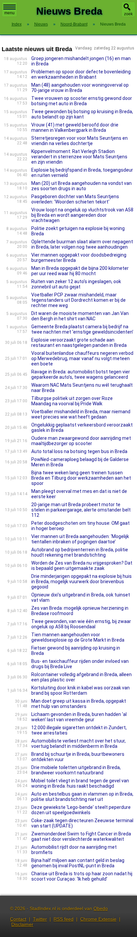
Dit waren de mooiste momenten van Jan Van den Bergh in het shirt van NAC (80, 316)
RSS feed (63, 919)
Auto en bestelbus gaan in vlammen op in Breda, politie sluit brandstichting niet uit (82, 796)
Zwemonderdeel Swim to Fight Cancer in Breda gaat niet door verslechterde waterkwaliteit (81, 836)
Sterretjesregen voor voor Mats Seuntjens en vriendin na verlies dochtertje (79, 140)
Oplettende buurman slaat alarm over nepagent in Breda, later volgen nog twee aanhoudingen (82, 244)
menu (9, 13)
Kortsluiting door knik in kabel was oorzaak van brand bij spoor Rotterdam (80, 690)
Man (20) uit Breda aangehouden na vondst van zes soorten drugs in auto (81, 186)
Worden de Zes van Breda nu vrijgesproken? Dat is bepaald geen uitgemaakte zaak (81, 565)
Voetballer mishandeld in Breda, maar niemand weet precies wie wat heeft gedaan (80, 414)
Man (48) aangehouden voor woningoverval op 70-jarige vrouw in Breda (80, 87)
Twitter (40, 919)
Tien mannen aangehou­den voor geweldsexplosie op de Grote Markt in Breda (77, 637)
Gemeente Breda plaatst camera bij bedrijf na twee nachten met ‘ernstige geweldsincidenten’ (82, 329)
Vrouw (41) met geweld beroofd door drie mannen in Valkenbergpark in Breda (74, 127)
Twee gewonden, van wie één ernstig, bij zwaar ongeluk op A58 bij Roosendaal (81, 624)
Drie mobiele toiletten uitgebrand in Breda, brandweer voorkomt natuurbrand (76, 770)
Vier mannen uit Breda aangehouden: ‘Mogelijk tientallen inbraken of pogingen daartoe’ (80, 539)
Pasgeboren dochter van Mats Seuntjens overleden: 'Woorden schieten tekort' (75, 199)
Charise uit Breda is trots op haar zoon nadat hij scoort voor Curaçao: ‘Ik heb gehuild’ (81, 876)
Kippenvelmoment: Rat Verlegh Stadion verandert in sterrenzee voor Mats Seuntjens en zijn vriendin (79, 157)
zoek (128, 14)
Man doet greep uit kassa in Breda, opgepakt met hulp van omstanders (78, 703)
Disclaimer (22, 924)
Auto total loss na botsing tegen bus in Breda (79, 451)
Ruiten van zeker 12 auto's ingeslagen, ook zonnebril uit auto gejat (76, 284)
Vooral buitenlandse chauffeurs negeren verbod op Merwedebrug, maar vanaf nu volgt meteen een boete (82, 358)
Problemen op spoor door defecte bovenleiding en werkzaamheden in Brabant (81, 74)
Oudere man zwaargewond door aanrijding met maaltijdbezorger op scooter (81, 440)
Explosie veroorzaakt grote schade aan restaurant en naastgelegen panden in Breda (79, 342)
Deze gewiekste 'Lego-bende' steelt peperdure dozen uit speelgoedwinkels (81, 810)
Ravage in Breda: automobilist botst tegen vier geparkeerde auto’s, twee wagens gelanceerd (80, 374)
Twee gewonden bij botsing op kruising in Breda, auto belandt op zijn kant (82, 114)
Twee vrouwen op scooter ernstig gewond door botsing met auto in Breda (81, 101)
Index (17, 24)
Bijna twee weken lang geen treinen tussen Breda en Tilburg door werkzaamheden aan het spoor (81, 478)
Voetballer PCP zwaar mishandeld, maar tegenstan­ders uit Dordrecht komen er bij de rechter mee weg (78, 300)
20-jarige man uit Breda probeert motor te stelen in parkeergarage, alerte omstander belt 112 (81, 510)
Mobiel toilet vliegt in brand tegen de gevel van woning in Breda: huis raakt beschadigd (80, 783)
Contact (18, 919)
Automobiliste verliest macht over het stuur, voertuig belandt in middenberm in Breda (78, 743)
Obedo (100, 908)
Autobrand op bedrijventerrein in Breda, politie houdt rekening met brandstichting (79, 552)
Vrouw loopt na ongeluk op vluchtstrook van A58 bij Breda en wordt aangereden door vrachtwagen (82, 215)
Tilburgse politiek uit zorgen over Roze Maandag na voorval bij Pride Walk (72, 401)
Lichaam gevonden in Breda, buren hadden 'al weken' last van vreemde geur (79, 717)
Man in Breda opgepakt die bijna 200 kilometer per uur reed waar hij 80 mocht (80, 271)
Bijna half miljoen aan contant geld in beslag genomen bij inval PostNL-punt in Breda (77, 863)
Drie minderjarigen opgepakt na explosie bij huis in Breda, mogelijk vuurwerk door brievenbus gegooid (81, 581)
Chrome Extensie (98, 919)
